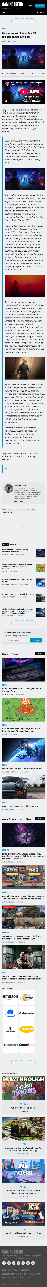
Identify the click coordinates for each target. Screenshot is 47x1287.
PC (21, 509)
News (4, 28)
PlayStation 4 (31, 509)
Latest (5, 544)
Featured (13, 544)
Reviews (5, 850)
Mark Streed (24, 1154)
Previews (24, 1103)
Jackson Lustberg (10, 571)
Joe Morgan (8, 554)
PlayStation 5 (8, 513)
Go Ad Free (30, 19)
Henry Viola (8, 616)
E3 (16, 509)
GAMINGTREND (13, 1284)
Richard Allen (10, 41)
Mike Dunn (24, 1111)
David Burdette (9, 597)
